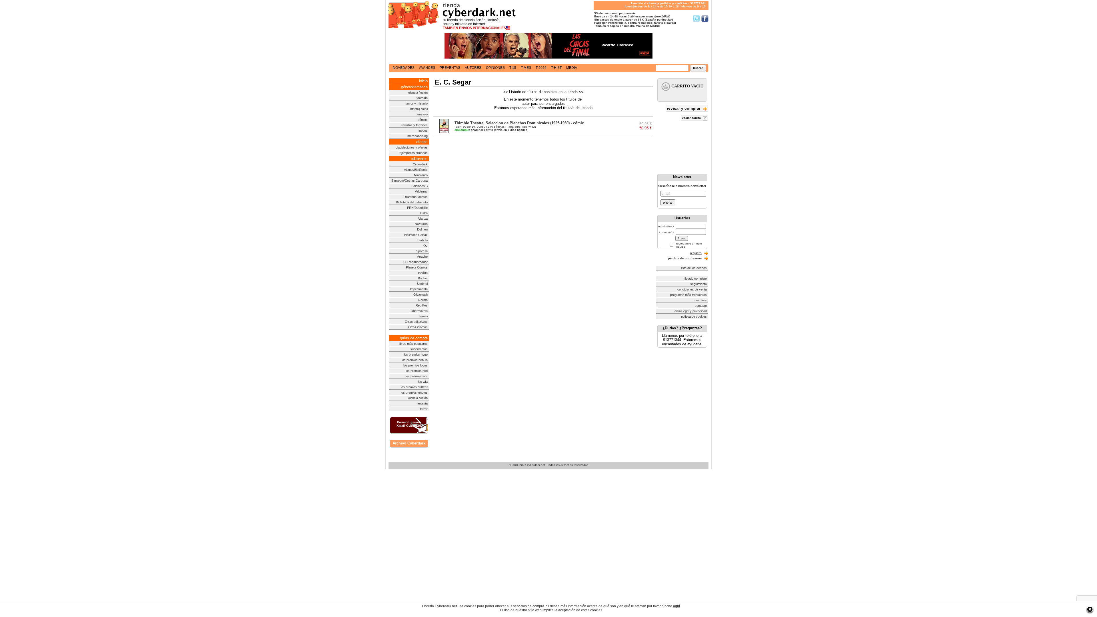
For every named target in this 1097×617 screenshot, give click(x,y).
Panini (423, 316)
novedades (404, 68)
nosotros (700, 300)
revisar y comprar (684, 108)
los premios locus (415, 365)
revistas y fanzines (414, 125)
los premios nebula (415, 360)
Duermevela (419, 310)
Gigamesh (420, 294)
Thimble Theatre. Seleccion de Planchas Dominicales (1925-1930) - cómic (519, 123)
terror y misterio (417, 103)
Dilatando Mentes (416, 197)
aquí (676, 606)
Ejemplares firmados (413, 153)
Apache (422, 256)
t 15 (512, 68)
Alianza (423, 218)
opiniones (495, 68)
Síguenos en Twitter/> (696, 18)
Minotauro (421, 175)
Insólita (423, 273)
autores (473, 68)
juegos (423, 130)
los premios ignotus (414, 392)
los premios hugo (416, 354)
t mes (526, 68)
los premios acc (417, 376)
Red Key (422, 305)
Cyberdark (420, 164)
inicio (423, 81)
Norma (423, 300)
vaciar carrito (692, 117)
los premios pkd (417, 370)
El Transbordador (415, 262)
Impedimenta (419, 289)
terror (424, 408)
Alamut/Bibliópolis (416, 169)
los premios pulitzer (414, 387)
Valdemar (421, 191)
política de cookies (694, 316)
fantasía (422, 98)
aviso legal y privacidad (690, 311)
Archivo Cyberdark (409, 443)
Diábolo (422, 240)
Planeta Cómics (417, 267)
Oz (425, 245)
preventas (450, 68)
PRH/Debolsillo (417, 207)
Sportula (422, 251)
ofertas (422, 142)
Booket (423, 278)
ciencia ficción (418, 92)
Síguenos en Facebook (704, 18)
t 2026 (541, 68)
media (571, 68)
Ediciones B (419, 186)
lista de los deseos (694, 268)
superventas (419, 349)
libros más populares (413, 343)
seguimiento (698, 284)
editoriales (419, 159)
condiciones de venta (692, 289)
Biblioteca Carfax (416, 235)
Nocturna (421, 224)
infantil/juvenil (419, 109)
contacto (701, 305)
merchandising (417, 136)
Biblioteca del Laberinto (412, 202)
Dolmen (422, 229)
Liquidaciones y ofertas (412, 147)
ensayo (422, 114)
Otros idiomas (418, 327)
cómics (423, 119)
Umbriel (422, 283)
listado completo (695, 278)
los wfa (423, 381)
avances (427, 68)
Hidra (424, 213)
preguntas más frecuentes (688, 295)
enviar (668, 202)
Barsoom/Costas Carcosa (409, 180)
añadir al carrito (474, 129)
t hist (556, 68)
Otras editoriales (416, 321)
